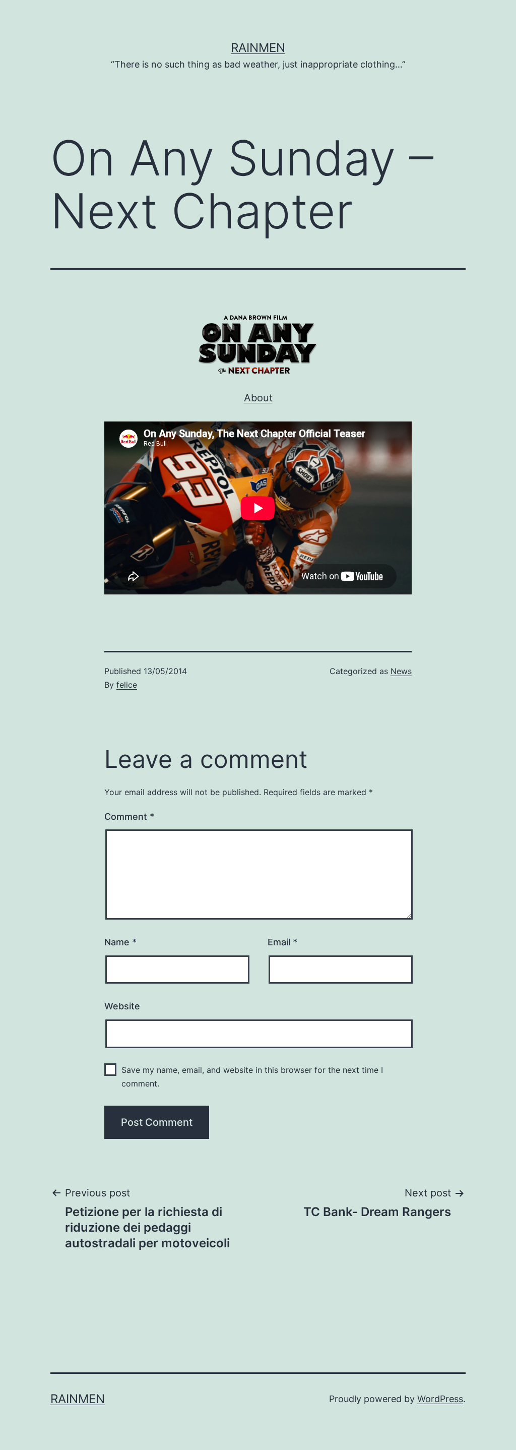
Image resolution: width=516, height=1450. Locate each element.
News (401, 671)
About (258, 398)
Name (120, 942)
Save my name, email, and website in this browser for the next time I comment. (252, 1077)
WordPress (440, 1399)
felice (126, 685)
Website (122, 1006)
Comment (129, 816)
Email (282, 942)
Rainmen (258, 47)
